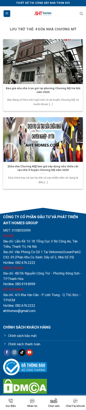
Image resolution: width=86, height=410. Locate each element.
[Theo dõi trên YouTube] (29, 352)
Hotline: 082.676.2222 (19, 263)
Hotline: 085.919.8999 (19, 284)
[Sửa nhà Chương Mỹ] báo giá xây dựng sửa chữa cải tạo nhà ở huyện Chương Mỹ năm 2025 (43, 168)
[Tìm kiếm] (81, 14)
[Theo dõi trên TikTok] (22, 352)
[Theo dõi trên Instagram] (14, 352)
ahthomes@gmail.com (19, 311)
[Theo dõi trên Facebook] (7, 352)
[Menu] (7, 13)
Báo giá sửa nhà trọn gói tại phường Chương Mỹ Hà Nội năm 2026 (43, 90)
